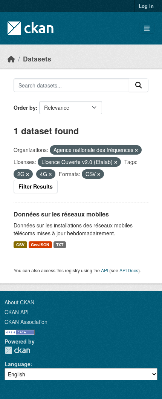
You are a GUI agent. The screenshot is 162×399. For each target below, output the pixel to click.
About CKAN (19, 302)
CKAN (17, 350)
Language (18, 364)
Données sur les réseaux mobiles (61, 214)
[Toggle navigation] (146, 28)
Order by (25, 107)
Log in (146, 5)
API (104, 270)
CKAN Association (26, 321)
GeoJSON (40, 244)
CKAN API (17, 312)
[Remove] (136, 150)
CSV (20, 244)
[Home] (11, 58)
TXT (59, 244)
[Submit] (138, 85)
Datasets (37, 58)
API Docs (128, 270)
